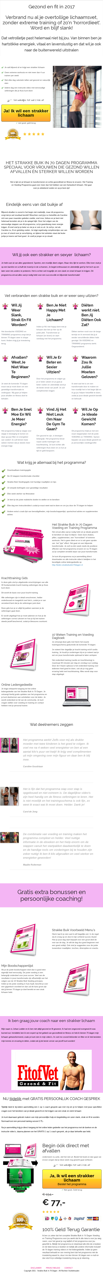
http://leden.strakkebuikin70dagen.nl (67, 565)
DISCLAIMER (36, 1268)
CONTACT (69, 1268)
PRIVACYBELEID (53, 1268)
